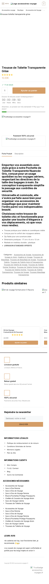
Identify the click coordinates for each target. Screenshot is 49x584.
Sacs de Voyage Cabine (14, 501)
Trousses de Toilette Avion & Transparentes (26, 262)
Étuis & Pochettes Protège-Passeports (20, 496)
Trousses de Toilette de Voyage (15, 265)
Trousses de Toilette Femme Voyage (30, 267)
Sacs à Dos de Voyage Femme (17, 493)
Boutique (20, 10)
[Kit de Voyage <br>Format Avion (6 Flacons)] (21, 308)
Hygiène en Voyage (25, 257)
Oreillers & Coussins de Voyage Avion (19, 498)
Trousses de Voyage (21, 272)
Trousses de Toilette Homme (15, 270)
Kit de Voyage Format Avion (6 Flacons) (13, 331)
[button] (7, 75)
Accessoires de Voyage (33, 10)
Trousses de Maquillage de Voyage (23, 260)
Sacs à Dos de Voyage (14, 491)
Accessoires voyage (8, 10)
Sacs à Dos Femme (12, 488)
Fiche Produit (7, 154)
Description (19, 154)
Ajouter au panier (29, 90)
